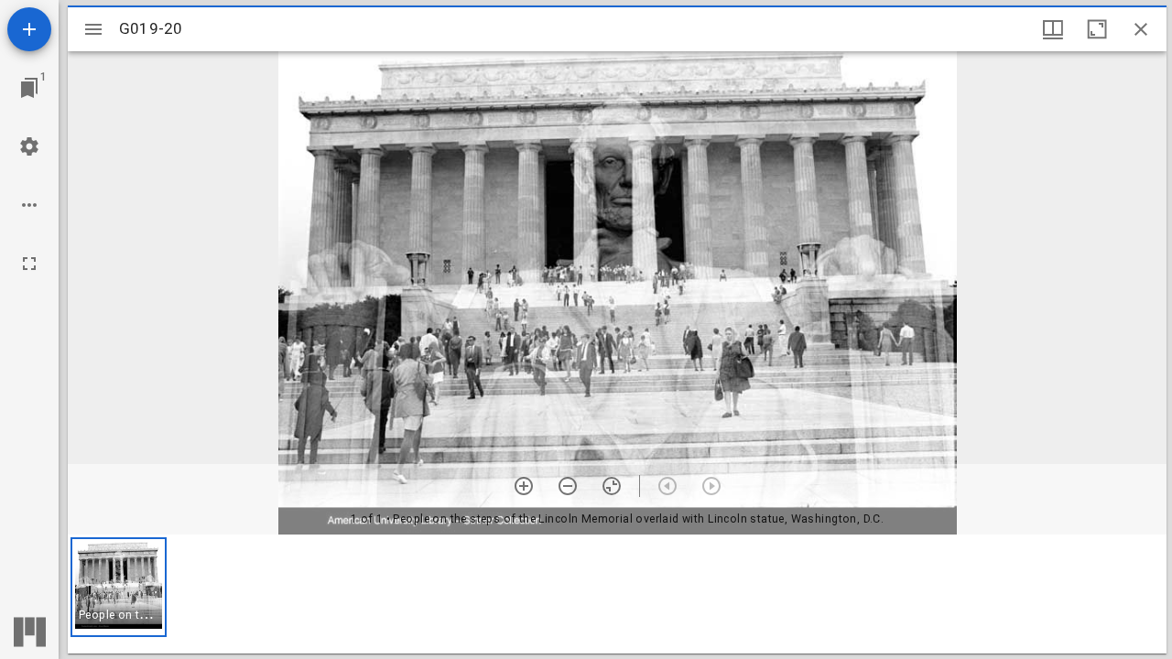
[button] (118, 587)
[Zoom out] (568, 486)
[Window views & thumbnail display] (1053, 29)
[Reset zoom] (612, 486)
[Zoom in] (524, 486)
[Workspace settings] (29, 146)
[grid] (617, 594)
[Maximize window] (1097, 29)
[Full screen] (29, 264)
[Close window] (1141, 29)
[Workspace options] (29, 205)
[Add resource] (29, 29)
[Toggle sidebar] (93, 29)
